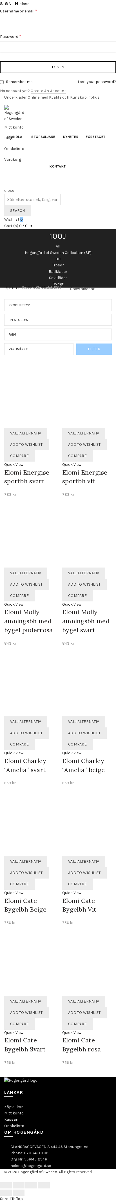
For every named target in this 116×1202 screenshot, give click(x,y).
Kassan (11, 1119)
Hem (13, 287)
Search (17, 210)
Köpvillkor (13, 1107)
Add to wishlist (26, 444)
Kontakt (58, 166)
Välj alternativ (25, 433)
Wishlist (13, 219)
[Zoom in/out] (44, 1185)
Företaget (96, 137)
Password (22, 36)
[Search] (6, 184)
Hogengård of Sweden (37, 1172)
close (24, 3)
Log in (58, 67)
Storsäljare (43, 137)
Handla (15, 137)
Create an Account (48, 90)
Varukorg (12, 159)
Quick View (13, 464)
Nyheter (71, 137)
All (58, 246)
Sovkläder (58, 277)
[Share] (18, 1185)
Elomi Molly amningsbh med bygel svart (86, 621)
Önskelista (14, 1125)
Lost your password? (97, 81)
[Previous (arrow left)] (6, 1193)
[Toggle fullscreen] (31, 1185)
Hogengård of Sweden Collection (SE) (58, 252)
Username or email (30, 11)
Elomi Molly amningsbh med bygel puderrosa (28, 621)
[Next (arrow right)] (18, 1193)
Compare (19, 455)
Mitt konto (14, 1113)
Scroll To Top (11, 1198)
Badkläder (58, 271)
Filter (94, 349)
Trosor (58, 265)
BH (58, 259)
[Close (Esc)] (6, 1185)
